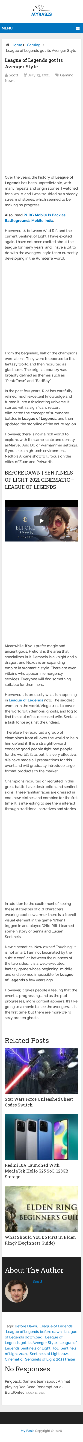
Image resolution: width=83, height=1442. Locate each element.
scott (37, 1281)
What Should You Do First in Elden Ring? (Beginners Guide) (40, 1240)
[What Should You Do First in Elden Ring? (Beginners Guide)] (41, 1209)
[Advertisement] (41, 131)
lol (55, 1348)
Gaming (33, 45)
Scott (13, 75)
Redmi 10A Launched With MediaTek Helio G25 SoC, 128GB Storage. (36, 1170)
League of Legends (56, 1326)
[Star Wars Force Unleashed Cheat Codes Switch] (41, 1071)
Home (17, 45)
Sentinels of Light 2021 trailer (50, 1359)
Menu (7, 28)
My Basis (27, 1431)
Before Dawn (26, 1326)
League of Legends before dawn (34, 1331)
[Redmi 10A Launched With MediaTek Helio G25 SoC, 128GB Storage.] (41, 1137)
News (10, 80)
